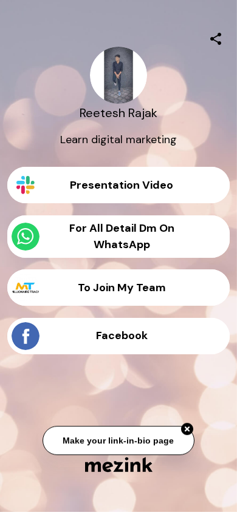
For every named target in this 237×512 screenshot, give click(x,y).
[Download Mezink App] (119, 464)
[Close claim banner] (187, 429)
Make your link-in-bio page (118, 440)
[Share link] (215, 37)
